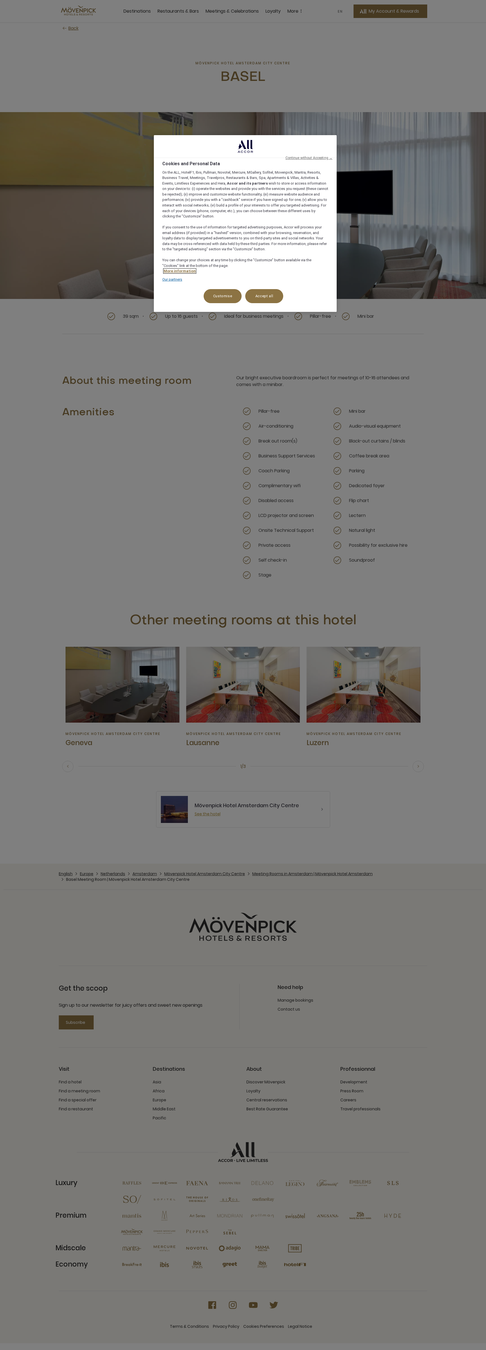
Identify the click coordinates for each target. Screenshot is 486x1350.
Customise (222, 296)
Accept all (264, 296)
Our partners (172, 279)
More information (180, 271)
